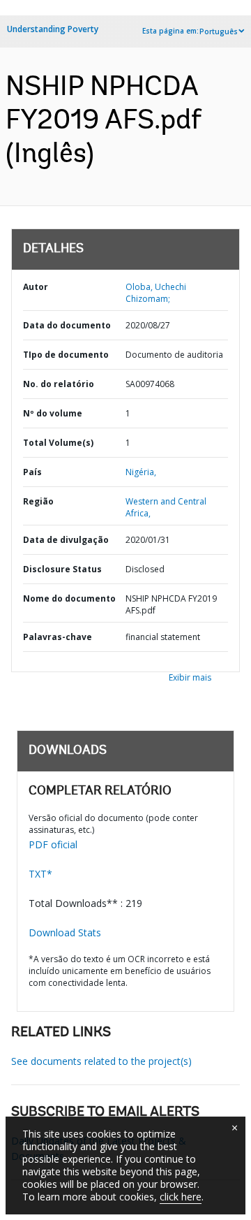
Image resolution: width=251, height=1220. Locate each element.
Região (38, 501)
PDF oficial (53, 844)
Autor (35, 287)
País (32, 472)
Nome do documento (69, 598)
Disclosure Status (62, 569)
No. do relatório (58, 384)
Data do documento (67, 325)
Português (218, 31)
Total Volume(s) (58, 443)
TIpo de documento (66, 355)
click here (180, 1196)
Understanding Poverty (52, 29)
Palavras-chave (57, 637)
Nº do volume (52, 413)
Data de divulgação (66, 540)
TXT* (40, 873)
